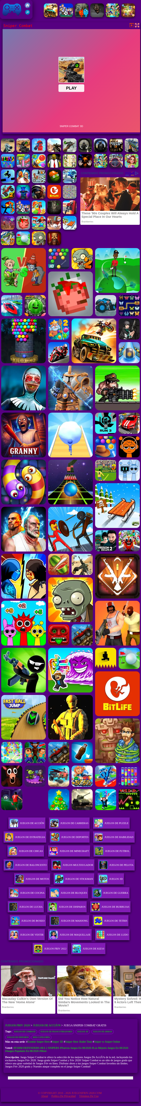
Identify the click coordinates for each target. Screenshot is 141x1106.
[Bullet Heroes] (70, 182)
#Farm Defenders (26, 1047)
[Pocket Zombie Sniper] (39, 151)
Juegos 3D (82, 1031)
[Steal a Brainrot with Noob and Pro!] (39, 228)
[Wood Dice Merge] (128, 16)
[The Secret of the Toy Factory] (85, 166)
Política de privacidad (63, 1096)
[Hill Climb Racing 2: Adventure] (8, 197)
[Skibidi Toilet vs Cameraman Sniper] (100, 151)
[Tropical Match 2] (39, 213)
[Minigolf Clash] (23, 244)
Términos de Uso (89, 1096)
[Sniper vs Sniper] (85, 151)
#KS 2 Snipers (49, 1047)
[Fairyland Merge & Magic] (131, 166)
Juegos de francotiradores (56, 1031)
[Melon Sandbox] (54, 182)
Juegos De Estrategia (30, 837)
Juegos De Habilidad (119, 837)
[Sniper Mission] (8, 151)
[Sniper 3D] (54, 151)
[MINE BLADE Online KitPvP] (113, 16)
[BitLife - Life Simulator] (54, 197)
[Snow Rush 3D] (70, 228)
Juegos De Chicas (31, 851)
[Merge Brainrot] (8, 244)
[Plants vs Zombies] (39, 244)
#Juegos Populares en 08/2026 (22, 1051)
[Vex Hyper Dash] (8, 182)
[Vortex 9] (8, 228)
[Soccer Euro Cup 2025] (66, 16)
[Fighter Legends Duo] (23, 182)
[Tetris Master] (8, 166)
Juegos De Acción (32, 823)
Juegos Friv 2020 (17, 1025)
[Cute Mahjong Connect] (70, 166)
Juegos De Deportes (74, 837)
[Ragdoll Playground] (23, 228)
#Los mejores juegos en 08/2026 (110, 1047)
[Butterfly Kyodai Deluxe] (70, 197)
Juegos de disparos (18, 1037)
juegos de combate (25, 1031)
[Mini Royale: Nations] (23, 197)
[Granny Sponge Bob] (54, 166)
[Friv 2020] (27, 7)
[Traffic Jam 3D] (116, 166)
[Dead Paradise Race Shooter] (51, 16)
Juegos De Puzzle (116, 823)
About (44, 1096)
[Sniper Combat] (23, 151)
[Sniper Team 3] (116, 151)
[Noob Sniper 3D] (131, 151)
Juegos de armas (102, 1031)
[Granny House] (97, 16)
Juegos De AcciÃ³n (47, 1025)
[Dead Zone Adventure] (54, 213)
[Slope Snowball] (54, 228)
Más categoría (41, 1037)
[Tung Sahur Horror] (54, 244)
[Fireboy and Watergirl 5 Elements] (82, 16)
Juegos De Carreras (74, 823)
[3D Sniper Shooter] (70, 151)
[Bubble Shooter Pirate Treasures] (39, 166)
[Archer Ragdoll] (8, 213)
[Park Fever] (23, 166)
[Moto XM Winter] (39, 182)
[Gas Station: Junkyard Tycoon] (70, 213)
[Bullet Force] (39, 197)
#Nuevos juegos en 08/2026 (75, 1047)
